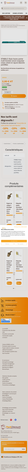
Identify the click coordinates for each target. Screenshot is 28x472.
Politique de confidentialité (20, 226)
